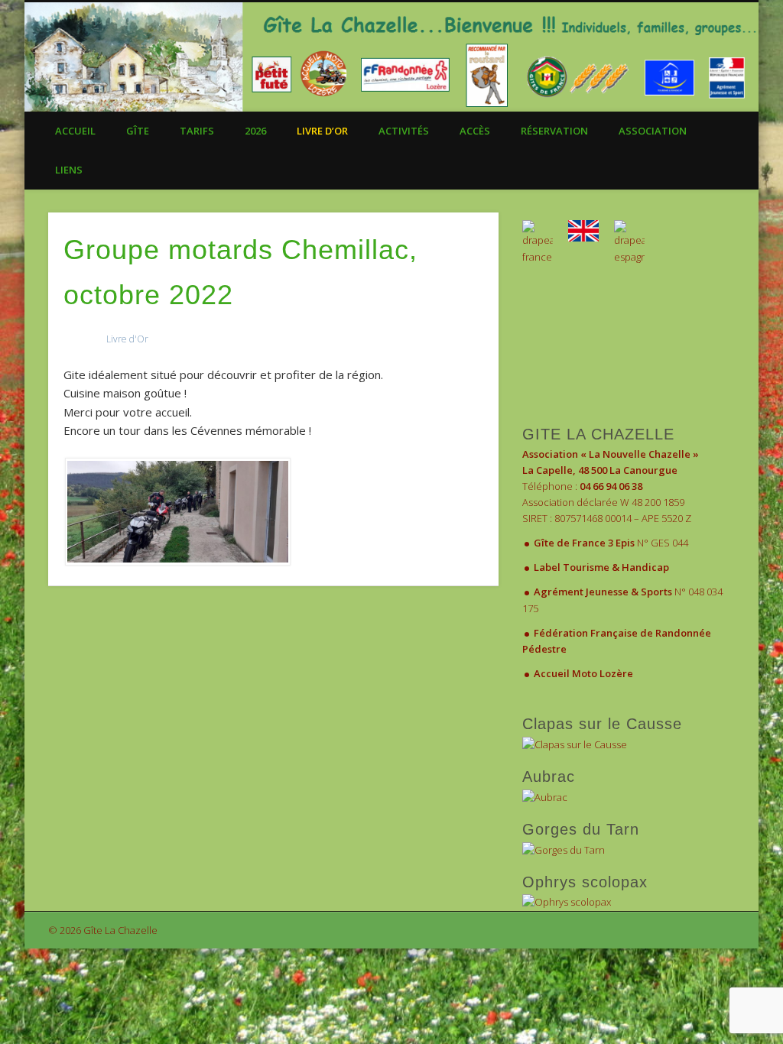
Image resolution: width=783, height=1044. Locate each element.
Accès (475, 131)
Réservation (554, 131)
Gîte (137, 131)
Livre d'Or (127, 338)
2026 (255, 131)
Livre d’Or (322, 131)
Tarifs (197, 131)
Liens (69, 170)
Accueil (75, 131)
